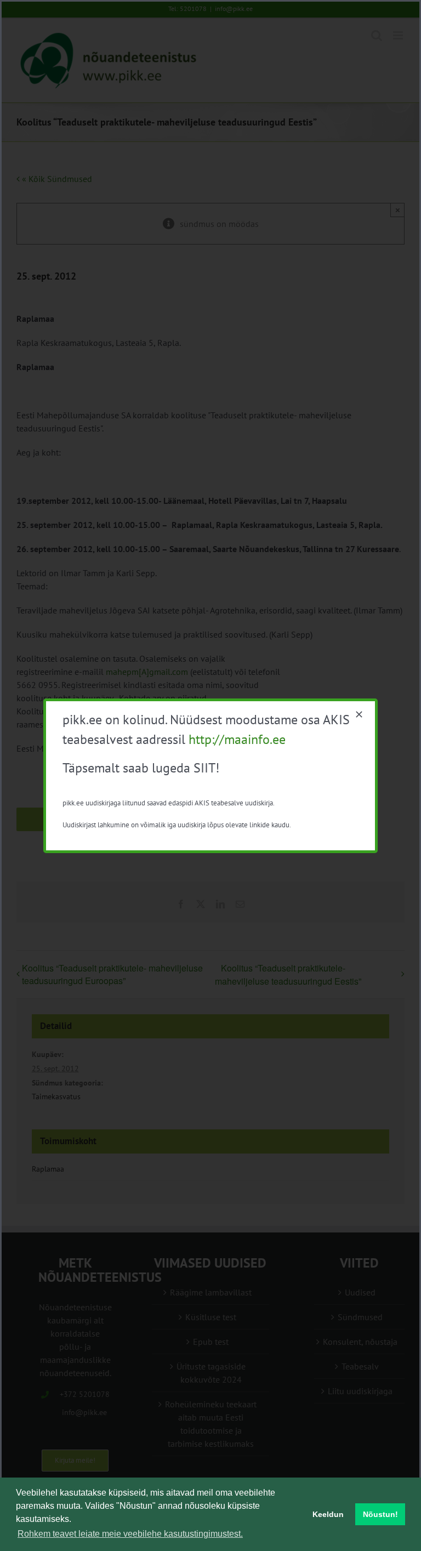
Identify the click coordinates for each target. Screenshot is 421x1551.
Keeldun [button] (328, 1514)
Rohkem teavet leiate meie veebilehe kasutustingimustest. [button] (130, 1533)
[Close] (359, 714)
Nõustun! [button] (380, 1514)
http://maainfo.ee (237, 739)
